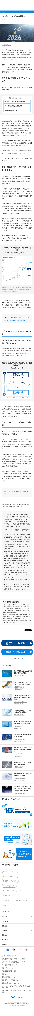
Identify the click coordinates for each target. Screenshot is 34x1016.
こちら (15, 291)
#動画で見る (17, 728)
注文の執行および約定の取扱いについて (13, 962)
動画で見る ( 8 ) (23, 901)
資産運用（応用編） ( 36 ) (10, 876)
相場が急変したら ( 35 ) (10, 896)
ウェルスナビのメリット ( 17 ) (11, 891)
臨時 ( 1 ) (5, 905)
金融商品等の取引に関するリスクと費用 (13, 959)
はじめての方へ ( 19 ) (9, 886)
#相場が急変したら (6, 45)
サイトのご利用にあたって (9, 956)
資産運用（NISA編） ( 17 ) (10, 881)
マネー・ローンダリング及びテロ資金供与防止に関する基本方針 (17, 986)
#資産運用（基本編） (19, 687)
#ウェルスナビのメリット (20, 702)
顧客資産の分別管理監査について (11, 980)
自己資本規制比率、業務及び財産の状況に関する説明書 (16, 991)
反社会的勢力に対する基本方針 (11, 983)
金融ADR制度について (8, 977)
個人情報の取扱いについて (9, 965)
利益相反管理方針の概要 (9, 971)
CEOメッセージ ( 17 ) (9, 901)
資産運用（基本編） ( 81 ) (10, 871)
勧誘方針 (4, 974)
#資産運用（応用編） (19, 793)
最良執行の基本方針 (8, 968)
